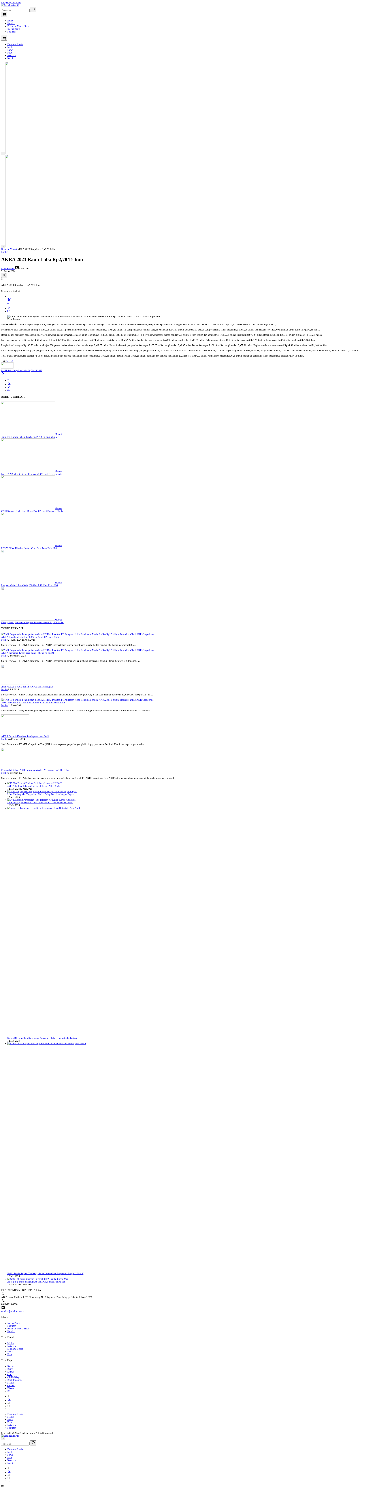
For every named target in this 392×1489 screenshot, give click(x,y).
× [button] (3, 1439)
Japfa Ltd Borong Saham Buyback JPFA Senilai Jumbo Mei (30, 437)
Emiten (10, 1371)
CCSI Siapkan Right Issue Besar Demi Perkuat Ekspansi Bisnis (32, 511)
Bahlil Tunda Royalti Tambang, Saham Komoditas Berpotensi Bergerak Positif (45, 1273)
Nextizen (11, 31)
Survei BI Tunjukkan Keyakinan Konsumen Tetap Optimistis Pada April (42, 1038)
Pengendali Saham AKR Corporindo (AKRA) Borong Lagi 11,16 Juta (35, 770)
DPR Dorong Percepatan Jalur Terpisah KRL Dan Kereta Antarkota (40, 802)
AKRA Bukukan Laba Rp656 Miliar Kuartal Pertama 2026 (30, 637)
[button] (33, 9)
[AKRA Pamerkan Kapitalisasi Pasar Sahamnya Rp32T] (77, 650)
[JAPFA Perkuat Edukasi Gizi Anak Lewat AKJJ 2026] (34, 783)
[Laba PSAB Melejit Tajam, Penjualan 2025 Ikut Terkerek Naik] (28, 471)
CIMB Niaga (13, 1377)
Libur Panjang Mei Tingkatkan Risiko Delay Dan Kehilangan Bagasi (40, 794)
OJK (9, 1374)
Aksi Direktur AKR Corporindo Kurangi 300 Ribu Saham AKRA (33, 702)
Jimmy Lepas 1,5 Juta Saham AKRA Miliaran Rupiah (27, 686)
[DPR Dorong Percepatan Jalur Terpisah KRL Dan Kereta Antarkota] (41, 799)
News (10, 1351)
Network (11, 1346)
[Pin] (9, 308)
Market (4, 252)
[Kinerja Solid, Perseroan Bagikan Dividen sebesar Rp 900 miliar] (28, 619)
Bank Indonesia (15, 1380)
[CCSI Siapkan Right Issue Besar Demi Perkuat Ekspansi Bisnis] (28, 508)
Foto (9, 1354)
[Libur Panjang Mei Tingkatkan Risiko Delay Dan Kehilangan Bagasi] (42, 791)
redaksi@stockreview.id (12, 1311)
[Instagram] (8, 1403)
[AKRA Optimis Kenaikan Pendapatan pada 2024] (15, 733)
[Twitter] (9, 301)
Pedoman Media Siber (18, 26)
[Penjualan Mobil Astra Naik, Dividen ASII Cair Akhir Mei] (28, 582)
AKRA (9, 361)
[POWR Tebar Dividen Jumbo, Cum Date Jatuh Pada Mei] (28, 545)
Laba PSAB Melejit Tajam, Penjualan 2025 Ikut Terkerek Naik (31, 474)
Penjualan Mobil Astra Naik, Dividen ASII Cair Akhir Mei (29, 585)
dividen (11, 1385)
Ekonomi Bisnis (15, 1349)
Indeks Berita (13, 29)
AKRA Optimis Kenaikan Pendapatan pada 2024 (25, 736)
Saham (10, 1366)
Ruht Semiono (8, 268)
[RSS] (8, 1408)
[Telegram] (8, 304)
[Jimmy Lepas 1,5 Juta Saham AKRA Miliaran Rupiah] (15, 684)
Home (10, 20)
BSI (9, 1391)
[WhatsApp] (8, 311)
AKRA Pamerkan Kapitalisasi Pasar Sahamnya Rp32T (27, 653)
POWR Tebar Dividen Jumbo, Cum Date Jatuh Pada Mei (29, 548)
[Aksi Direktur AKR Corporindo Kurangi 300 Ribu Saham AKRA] (77, 700)
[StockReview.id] (10, 5)
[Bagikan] (4, 275)
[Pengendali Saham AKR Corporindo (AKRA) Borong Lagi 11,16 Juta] (15, 767)
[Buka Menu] (4, 14)
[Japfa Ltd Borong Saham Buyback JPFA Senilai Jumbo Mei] (28, 434)
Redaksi (11, 23)
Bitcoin (10, 1388)
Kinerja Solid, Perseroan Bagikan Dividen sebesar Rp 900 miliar (32, 622)
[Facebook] (8, 296)
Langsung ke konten (11, 2)
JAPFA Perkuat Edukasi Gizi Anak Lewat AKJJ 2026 (33, 786)
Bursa (10, 1369)
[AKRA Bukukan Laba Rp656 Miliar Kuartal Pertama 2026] (77, 634)
